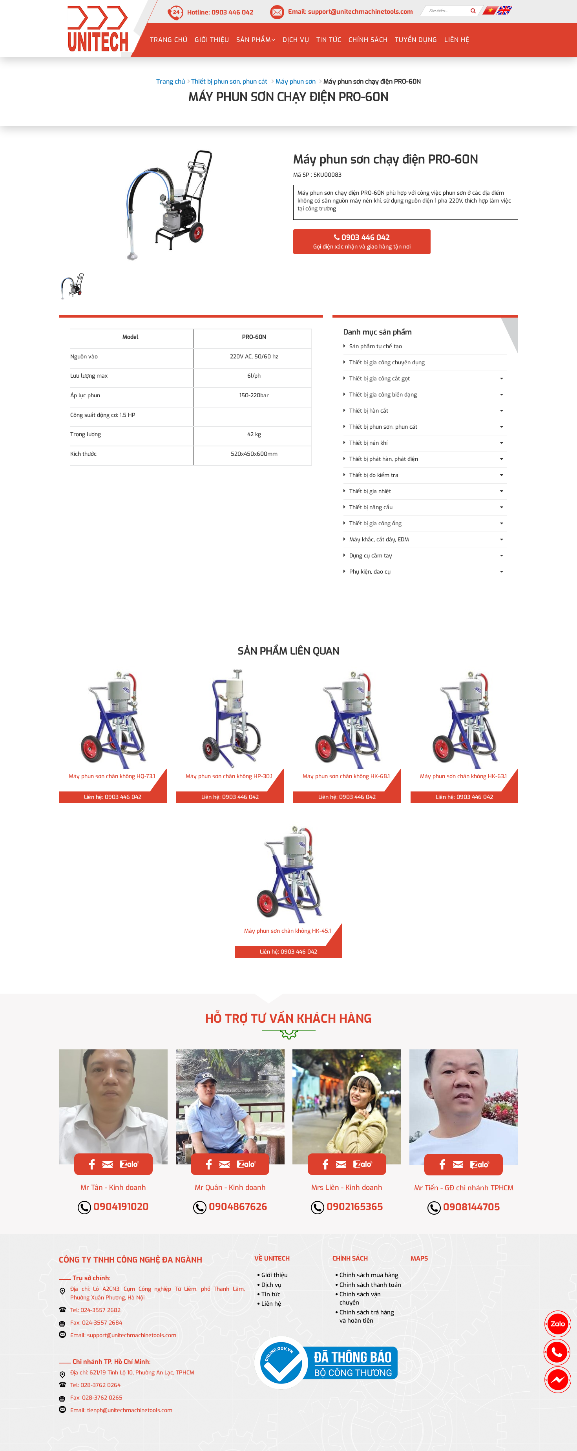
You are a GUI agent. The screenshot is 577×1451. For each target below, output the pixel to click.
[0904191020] (129, 1164)
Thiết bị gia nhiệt (370, 491)
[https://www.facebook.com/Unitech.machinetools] (92, 1164)
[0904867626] (246, 1164)
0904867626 (236, 1207)
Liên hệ (456, 40)
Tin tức (328, 40)
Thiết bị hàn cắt (368, 411)
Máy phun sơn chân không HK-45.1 (287, 931)
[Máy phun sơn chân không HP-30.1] (230, 717)
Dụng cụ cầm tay (370, 555)
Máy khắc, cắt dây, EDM (379, 539)
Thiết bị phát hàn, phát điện (383, 459)
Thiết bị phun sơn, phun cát (229, 81)
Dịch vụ (296, 40)
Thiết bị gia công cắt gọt (379, 378)
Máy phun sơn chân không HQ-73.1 (112, 776)
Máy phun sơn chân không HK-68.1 (346, 776)
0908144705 (470, 1207)
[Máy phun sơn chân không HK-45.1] (289, 872)
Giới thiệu (212, 40)
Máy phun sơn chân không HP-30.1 (229, 776)
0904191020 (120, 1207)
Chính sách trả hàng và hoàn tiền (367, 1316)
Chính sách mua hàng (369, 1275)
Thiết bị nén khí (368, 443)
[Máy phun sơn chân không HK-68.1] (347, 717)
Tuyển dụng (416, 40)
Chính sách (368, 40)
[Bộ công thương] (326, 1362)
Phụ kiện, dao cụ (370, 572)
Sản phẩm (253, 40)
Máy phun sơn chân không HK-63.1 (463, 776)
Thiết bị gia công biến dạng (383, 394)
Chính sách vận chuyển (360, 1298)
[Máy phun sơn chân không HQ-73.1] (113, 717)
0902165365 (353, 1207)
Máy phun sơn (296, 81)
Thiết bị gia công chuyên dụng (387, 362)
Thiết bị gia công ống (375, 523)
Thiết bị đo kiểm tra (373, 475)
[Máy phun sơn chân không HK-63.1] (465, 717)
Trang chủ (169, 40)
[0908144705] (479, 1164)
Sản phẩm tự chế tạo (375, 346)
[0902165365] (362, 1164)
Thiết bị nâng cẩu (371, 507)
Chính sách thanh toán (370, 1285)
